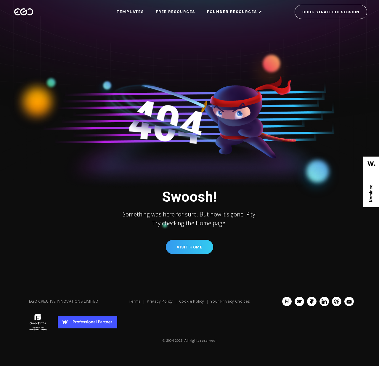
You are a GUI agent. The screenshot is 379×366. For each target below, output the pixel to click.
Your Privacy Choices (230, 301)
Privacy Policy (160, 301)
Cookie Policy (191, 301)
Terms (135, 301)
